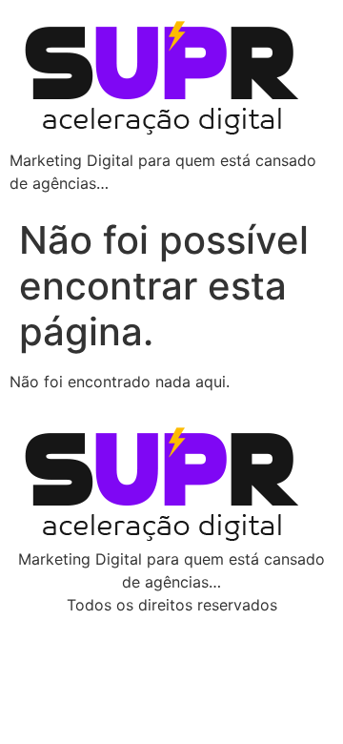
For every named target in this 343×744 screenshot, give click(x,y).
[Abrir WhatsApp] (295, 696)
